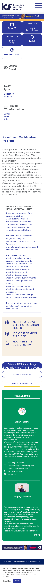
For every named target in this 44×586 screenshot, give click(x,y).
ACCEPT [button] (17, 581)
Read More (7, 581)
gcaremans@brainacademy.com (21, 465)
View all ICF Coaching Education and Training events (22, 365)
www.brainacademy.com (18, 468)
